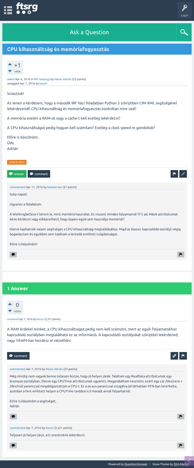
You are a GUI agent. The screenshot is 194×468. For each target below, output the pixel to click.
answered (12, 319)
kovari (43, 83)
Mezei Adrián (62, 79)
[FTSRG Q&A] (27, 8)
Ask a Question (89, 32)
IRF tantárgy (42, 79)
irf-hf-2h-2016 (17, 162)
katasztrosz (54, 187)
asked (10, 79)
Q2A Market (181, 464)
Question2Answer (136, 464)
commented (17, 187)
